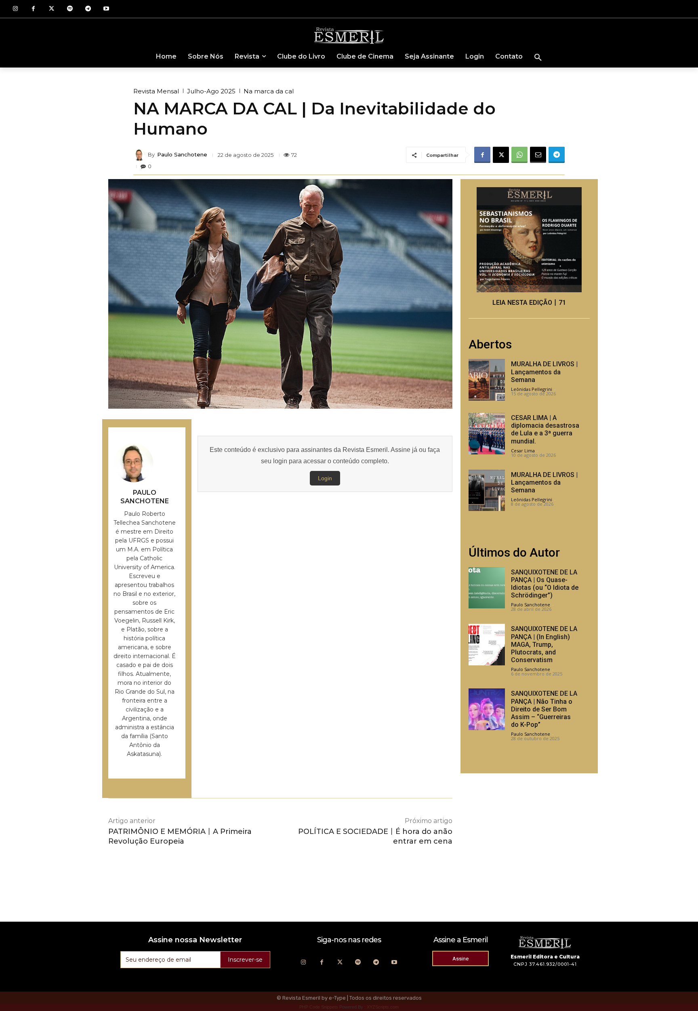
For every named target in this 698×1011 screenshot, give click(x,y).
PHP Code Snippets (318, 1007)
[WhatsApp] (519, 155)
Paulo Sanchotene (182, 154)
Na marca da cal (269, 91)
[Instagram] (15, 9)
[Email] (538, 155)
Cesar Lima (523, 450)
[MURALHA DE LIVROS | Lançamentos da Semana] (487, 380)
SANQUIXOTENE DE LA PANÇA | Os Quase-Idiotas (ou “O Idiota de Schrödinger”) (544, 583)
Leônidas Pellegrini (531, 389)
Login (325, 478)
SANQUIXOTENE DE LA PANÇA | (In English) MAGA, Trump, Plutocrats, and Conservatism (544, 644)
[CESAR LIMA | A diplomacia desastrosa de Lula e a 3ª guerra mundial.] (487, 433)
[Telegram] (88, 9)
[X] (501, 155)
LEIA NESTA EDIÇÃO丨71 (529, 302)
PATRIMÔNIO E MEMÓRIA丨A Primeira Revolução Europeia (180, 836)
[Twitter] (51, 9)
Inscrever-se (245, 959)
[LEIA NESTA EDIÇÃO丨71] (529, 239)
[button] (538, 58)
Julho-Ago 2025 (211, 91)
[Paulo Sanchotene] (140, 155)
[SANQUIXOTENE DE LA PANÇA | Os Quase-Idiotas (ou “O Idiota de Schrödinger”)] (487, 588)
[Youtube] (106, 9)
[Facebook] (33, 9)
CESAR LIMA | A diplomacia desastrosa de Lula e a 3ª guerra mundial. (545, 429)
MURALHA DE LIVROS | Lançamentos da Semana (544, 371)
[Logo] (349, 35)
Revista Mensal (156, 91)
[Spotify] (70, 9)
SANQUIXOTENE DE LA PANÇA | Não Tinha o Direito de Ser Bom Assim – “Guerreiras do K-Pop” (544, 709)
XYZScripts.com (383, 1007)
